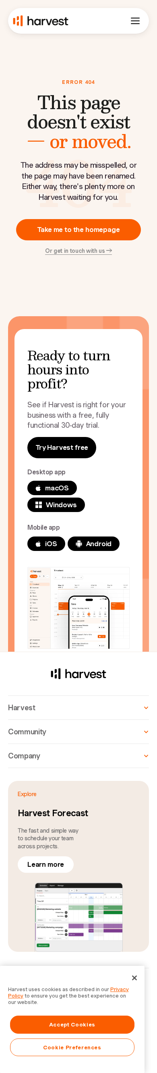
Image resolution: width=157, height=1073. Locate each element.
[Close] (134, 978)
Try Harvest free (61, 447)
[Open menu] (135, 21)
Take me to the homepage (78, 230)
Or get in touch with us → (78, 251)
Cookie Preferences (72, 1047)
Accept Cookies (72, 1024)
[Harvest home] (40, 20)
